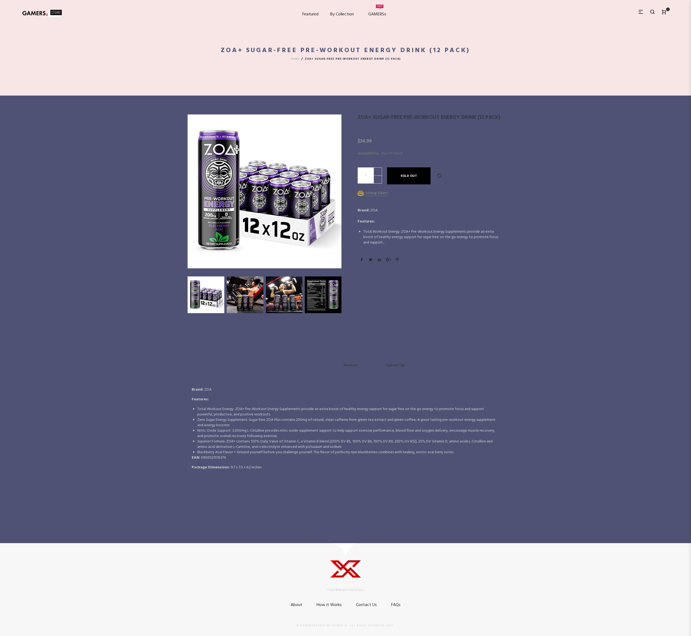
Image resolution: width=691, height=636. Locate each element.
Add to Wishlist (439, 176)
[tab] (395, 365)
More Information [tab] (300, 365)
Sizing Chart (377, 193)
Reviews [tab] (350, 365)
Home (295, 59)
